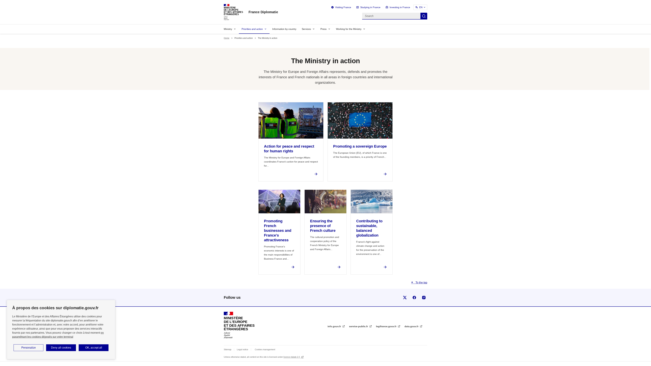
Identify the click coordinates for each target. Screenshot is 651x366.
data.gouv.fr (412, 326)
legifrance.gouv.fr (386, 326)
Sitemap (228, 349)
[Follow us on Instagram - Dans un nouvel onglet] (423, 297)
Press (323, 29)
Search (423, 16)
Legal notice (242, 349)
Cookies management (265, 349)
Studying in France (370, 7)
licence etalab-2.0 (291, 357)
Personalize (28, 347)
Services (306, 29)
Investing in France (400, 7)
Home (226, 38)
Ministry (228, 29)
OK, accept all (93, 347)
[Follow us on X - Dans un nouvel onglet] (404, 297)
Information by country (284, 29)
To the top (421, 282)
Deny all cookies (61, 347)
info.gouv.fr (335, 326)
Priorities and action (252, 29)
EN (420, 7)
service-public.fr (359, 326)
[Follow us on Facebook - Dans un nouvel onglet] (414, 297)
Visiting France (343, 7)
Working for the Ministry (348, 29)
